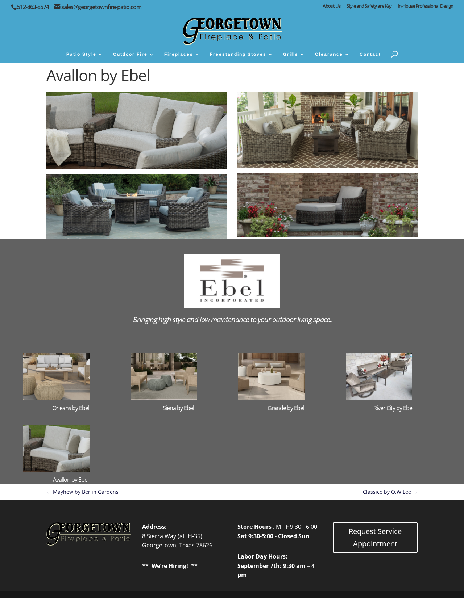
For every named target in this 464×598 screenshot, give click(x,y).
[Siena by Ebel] (178, 376)
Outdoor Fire (130, 54)
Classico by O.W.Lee (390, 491)
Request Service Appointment (375, 537)
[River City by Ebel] (393, 376)
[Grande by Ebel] (285, 376)
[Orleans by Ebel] (70, 376)
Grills (290, 54)
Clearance (329, 54)
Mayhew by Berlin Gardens (82, 491)
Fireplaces (178, 54)
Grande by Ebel (286, 408)
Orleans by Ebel (70, 408)
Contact (370, 54)
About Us (331, 6)
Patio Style (81, 54)
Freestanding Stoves (238, 54)
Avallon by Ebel (70, 480)
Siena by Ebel (178, 408)
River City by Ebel (393, 408)
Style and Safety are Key (369, 6)
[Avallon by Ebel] (70, 448)
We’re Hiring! (170, 566)
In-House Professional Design (425, 6)
